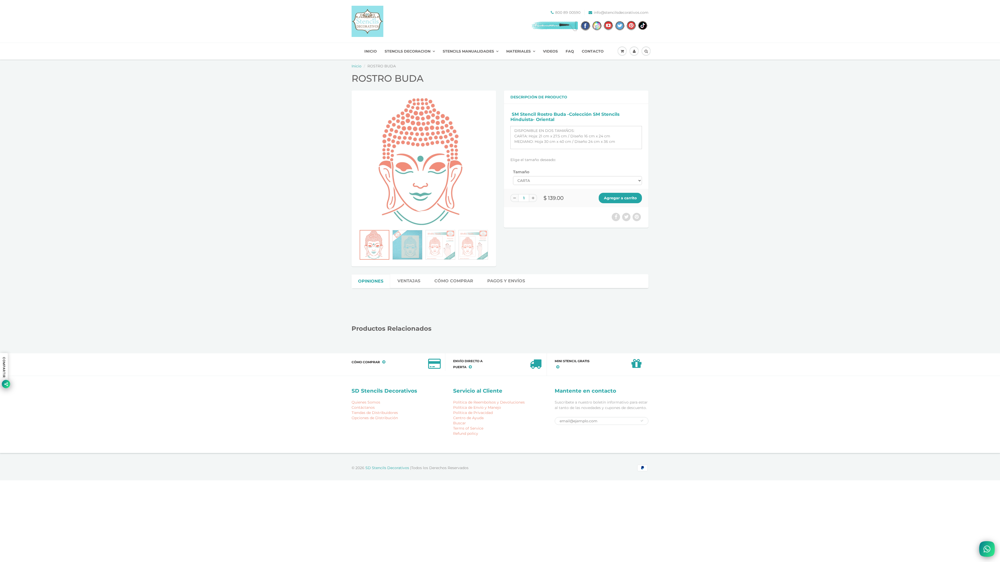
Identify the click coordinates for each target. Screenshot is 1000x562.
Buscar (459, 423)
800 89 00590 (567, 12)
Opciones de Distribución (375, 418)
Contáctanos (363, 407)
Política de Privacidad (473, 412)
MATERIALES (518, 51)
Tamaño (521, 171)
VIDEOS (550, 51)
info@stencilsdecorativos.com (621, 12)
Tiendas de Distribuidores (375, 412)
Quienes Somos (366, 402)
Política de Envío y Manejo (477, 407)
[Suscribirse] (642, 421)
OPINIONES (370, 281)
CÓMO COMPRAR (453, 280)
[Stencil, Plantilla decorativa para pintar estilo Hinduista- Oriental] (424, 161)
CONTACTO (593, 51)
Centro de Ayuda (468, 418)
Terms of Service (468, 428)
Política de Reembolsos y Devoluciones (489, 402)
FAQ (570, 51)
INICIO (370, 51)
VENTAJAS (408, 280)
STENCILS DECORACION (407, 51)
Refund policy (465, 433)
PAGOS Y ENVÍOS (506, 280)
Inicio (356, 66)
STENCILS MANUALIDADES (468, 51)
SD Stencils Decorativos (387, 467)
